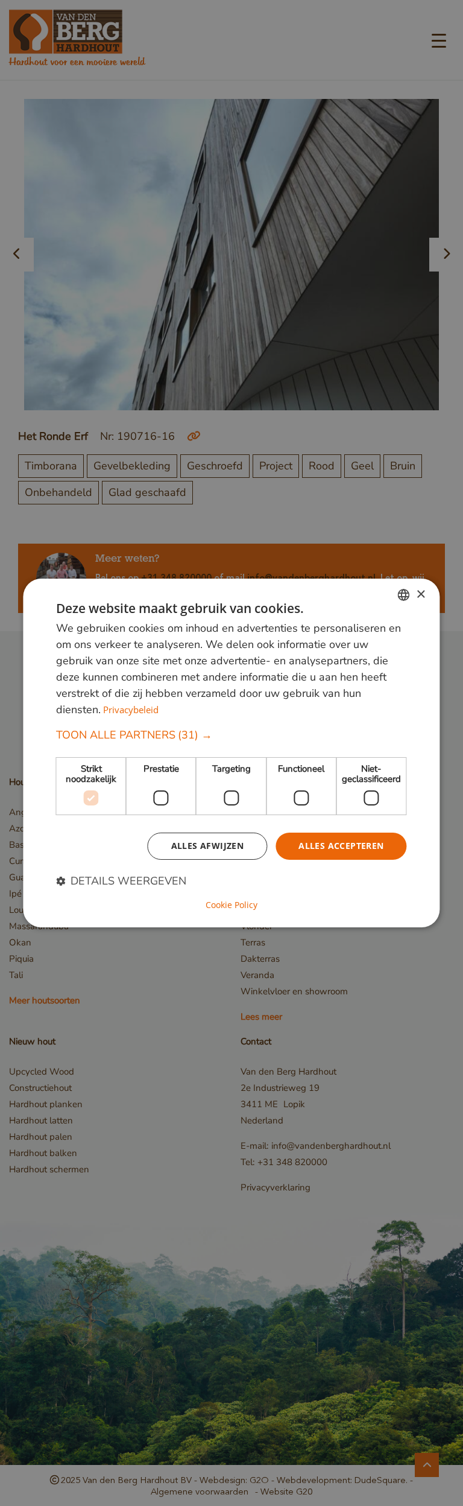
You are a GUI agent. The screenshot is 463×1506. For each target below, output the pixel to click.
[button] (231, 735)
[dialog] (231, 753)
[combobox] (404, 595)
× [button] (420, 594)
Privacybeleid (131, 710)
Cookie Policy (231, 905)
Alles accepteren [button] (340, 845)
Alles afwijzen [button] (207, 845)
